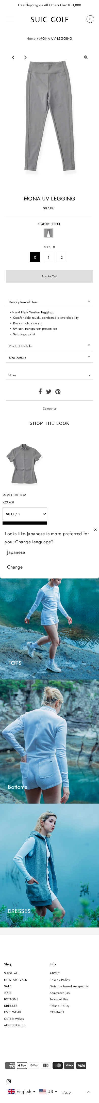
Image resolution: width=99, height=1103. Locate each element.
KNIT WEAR (12, 1012)
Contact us (49, 408)
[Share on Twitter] (49, 392)
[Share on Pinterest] (58, 392)
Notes (12, 375)
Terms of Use (59, 999)
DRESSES (11, 1006)
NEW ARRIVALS (15, 980)
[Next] (25, 57)
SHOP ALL (11, 973)
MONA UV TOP (14, 495)
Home (31, 38)
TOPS (8, 993)
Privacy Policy (60, 980)
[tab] (49, 301)
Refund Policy (60, 1006)
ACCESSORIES (15, 1025)
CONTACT (57, 1012)
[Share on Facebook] (40, 392)
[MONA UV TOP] (25, 460)
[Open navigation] (10, 19)
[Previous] (13, 57)
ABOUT (55, 973)
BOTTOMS (11, 999)
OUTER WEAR (14, 1019)
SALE (7, 986)
